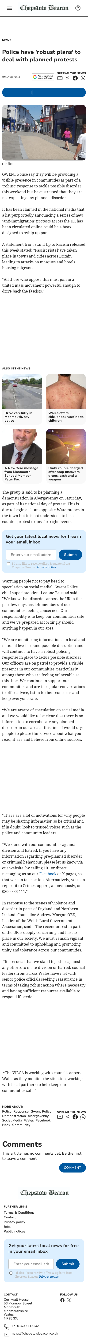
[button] (9, 8)
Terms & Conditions (19, 1212)
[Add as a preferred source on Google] (43, 76)
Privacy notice (46, 567)
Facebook (47, 874)
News (6, 40)
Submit (70, 554)
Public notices (14, 1231)
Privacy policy (14, 1222)
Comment (72, 1167)
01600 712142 (28, 1326)
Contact (10, 1217)
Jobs (7, 1226)
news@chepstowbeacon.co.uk (35, 1334)
